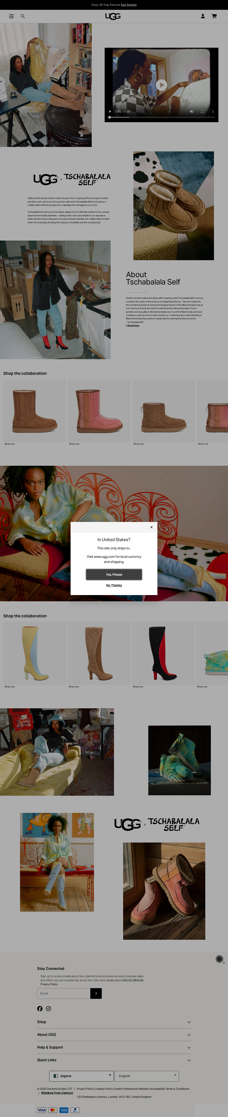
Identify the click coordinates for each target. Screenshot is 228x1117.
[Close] (151, 527)
